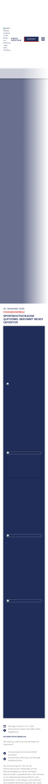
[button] (43, 39)
